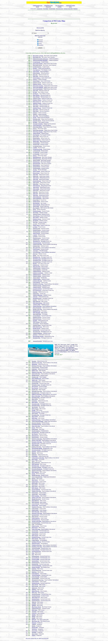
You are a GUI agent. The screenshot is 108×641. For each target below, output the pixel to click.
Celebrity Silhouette (37, 280)
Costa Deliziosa (36, 282)
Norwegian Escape (36, 449)
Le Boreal (35, 236)
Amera (34, 209)
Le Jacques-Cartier (37, 146)
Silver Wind (35, 115)
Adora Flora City (35, 591)
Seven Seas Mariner (37, 127)
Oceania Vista (36, 144)
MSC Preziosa (35, 408)
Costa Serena (35, 534)
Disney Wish (36, 136)
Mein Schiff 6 (35, 413)
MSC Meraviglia (35, 511)
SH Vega (35, 92)
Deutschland (36, 323)
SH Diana (35, 122)
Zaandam (35, 292)
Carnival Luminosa (37, 288)
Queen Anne (36, 293)
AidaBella (34, 603)
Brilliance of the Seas (37, 394)
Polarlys (34, 635)
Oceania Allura (36, 142)
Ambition (35, 299)
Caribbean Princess (36, 541)
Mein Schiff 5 (35, 416)
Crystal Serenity (36, 62)
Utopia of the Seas (37, 306)
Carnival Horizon (36, 562)
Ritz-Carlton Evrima (37, 65)
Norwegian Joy (36, 241)
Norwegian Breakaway (37, 469)
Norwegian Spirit (36, 443)
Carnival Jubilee (35, 559)
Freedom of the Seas (37, 545)
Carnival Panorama (36, 551)
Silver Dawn (35, 106)
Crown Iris (34, 613)
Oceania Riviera (36, 166)
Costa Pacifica (35, 508)
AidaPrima (34, 572)
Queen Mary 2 (36, 200)
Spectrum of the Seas (37, 438)
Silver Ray (35, 74)
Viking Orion (36, 190)
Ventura (33, 478)
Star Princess (35, 386)
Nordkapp (34, 632)
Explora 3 (35, 79)
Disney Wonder (36, 204)
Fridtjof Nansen (35, 540)
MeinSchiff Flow (36, 311)
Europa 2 (35, 68)
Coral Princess (36, 249)
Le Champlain (36, 154)
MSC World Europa (37, 326)
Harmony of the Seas (37, 365)
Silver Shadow (36, 95)
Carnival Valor (35, 530)
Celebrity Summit (37, 287)
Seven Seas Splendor (38, 87)
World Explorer (36, 165)
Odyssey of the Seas (37, 470)
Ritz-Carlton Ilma (37, 57)
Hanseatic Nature (37, 120)
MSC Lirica (34, 592)
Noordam (34, 361)
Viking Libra (35, 176)
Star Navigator (36, 203)
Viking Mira (35, 174)
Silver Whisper (36, 96)
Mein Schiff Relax (37, 314)
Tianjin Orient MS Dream (37, 421)
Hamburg (34, 451)
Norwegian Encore (37, 298)
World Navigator (36, 163)
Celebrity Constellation (38, 272)
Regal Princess (35, 435)
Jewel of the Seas (36, 373)
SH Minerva (35, 93)
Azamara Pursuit (37, 214)
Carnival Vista (35, 564)
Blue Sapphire (36, 208)
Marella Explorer (36, 375)
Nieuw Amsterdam (37, 307)
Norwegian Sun (36, 331)
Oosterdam (34, 400)
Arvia (33, 553)
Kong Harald (35, 633)
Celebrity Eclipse (37, 279)
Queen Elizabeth (37, 269)
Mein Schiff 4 (35, 399)
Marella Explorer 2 (36, 430)
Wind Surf (35, 253)
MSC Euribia (35, 483)
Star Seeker (35, 212)
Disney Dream (36, 173)
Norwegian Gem (35, 392)
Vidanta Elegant (36, 133)
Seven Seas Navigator (38, 130)
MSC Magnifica (35, 445)
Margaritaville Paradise (38, 336)
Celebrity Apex (36, 239)
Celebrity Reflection (37, 333)
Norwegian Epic (35, 465)
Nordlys (33, 626)
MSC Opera (34, 610)
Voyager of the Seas (36, 521)
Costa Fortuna (35, 481)
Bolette (34, 255)
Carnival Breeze (35, 557)
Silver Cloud (36, 111)
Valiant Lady (35, 380)
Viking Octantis (36, 73)
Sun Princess (35, 388)
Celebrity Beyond (37, 271)
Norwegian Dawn (36, 405)
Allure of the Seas (36, 396)
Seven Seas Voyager (38, 131)
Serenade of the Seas (37, 391)
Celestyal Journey (37, 285)
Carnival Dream (35, 556)
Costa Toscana (35, 581)
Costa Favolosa (35, 526)
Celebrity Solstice (37, 276)
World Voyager (36, 161)
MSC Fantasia (36, 322)
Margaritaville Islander (37, 448)
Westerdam (34, 364)
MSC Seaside (35, 538)
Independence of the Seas (38, 457)
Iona (33, 554)
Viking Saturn (36, 182)
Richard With (35, 627)
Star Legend (36, 217)
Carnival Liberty (35, 514)
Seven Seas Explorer (38, 89)
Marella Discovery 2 (36, 499)
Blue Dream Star (36, 621)
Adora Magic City (36, 597)
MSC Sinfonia (35, 584)
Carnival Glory (35, 532)
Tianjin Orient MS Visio (37, 476)
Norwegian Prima (37, 260)
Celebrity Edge (36, 246)
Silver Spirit (35, 90)
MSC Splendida (36, 312)
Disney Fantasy (36, 171)
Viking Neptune (36, 185)
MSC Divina (34, 418)
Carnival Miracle (36, 315)
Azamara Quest (36, 228)
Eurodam (35, 320)
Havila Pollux (35, 494)
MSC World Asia (36, 301)
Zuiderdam (34, 369)
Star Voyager (35, 407)
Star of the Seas (36, 247)
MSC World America (37, 303)
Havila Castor (35, 505)
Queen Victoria (36, 277)
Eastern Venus (36, 225)
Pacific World (35, 429)
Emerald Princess (36, 519)
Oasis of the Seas (36, 426)
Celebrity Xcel (36, 265)
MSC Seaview (35, 535)
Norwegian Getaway (36, 467)
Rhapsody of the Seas (37, 513)
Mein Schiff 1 (35, 484)
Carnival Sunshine (36, 594)
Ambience (35, 334)
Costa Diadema (35, 573)
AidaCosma (34, 587)
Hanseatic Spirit (36, 119)
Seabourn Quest (37, 98)
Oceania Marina (36, 168)
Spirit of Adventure (37, 198)
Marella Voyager (37, 328)
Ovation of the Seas (36, 491)
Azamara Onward (37, 242)
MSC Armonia (35, 586)
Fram (33, 524)
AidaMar (34, 614)
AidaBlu (33, 618)
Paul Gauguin (36, 135)
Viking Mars (35, 184)
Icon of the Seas (37, 252)
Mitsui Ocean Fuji (37, 101)
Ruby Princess (35, 516)
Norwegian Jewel (36, 384)
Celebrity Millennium (37, 295)
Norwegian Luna (37, 258)
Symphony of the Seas (38, 284)
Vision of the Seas (36, 529)
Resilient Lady (35, 377)
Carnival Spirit (36, 330)
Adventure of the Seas (37, 362)
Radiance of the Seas (37, 372)
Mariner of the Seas (36, 440)
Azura (33, 461)
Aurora (33, 427)
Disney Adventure (37, 181)
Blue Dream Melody (36, 607)
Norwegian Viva (36, 257)
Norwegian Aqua (37, 261)
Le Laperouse (36, 152)
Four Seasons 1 (36, 70)
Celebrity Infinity (36, 304)
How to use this (40, 27)
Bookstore (75, 8)
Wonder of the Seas (37, 309)
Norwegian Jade (35, 404)
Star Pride (35, 222)
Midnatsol (34, 622)
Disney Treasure (37, 139)
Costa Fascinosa (36, 518)
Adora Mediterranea (36, 378)
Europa (34, 117)
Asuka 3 (35, 128)
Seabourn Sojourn (37, 100)
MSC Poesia (35, 486)
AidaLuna (34, 602)
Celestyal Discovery (36, 608)
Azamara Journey (37, 219)
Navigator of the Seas (37, 442)
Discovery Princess (36, 423)
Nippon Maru (36, 141)
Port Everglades (52, 8)
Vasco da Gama (36, 266)
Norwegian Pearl (36, 397)
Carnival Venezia (36, 600)
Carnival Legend (37, 325)
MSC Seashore (35, 472)
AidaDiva (34, 605)
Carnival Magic (35, 561)
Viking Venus (36, 187)
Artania (33, 473)
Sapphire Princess (37, 317)
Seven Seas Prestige (38, 63)
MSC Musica (35, 527)
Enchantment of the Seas (38, 580)
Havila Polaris (35, 492)
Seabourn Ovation (37, 103)
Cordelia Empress (36, 595)
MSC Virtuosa (35, 488)
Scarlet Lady (35, 389)
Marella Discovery (36, 475)
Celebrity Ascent (36, 268)
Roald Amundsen (36, 543)
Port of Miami (45, 8)
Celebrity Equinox (37, 274)
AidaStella (34, 611)
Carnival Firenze (36, 599)
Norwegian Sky (35, 432)
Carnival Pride (35, 383)
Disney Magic (36, 206)
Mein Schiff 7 (35, 459)
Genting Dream (36, 201)
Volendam (35, 296)
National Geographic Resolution (40, 60)
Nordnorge (34, 629)
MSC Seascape (35, 464)
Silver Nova (35, 76)
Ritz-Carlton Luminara (38, 55)
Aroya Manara (36, 215)
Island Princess (36, 233)
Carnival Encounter (37, 341)
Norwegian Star (35, 415)
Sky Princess (35, 434)
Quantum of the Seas (37, 507)
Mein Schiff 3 (35, 402)
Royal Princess (35, 437)
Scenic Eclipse (36, 81)
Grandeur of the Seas (37, 546)
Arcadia (33, 410)
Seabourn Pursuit (37, 82)
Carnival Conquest (36, 537)
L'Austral (35, 234)
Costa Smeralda (35, 576)
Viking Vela (35, 179)
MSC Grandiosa (35, 495)
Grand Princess (35, 367)
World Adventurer (37, 157)
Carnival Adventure (36, 381)
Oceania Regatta (37, 211)
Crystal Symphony (37, 66)
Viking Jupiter (36, 188)
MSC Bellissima (35, 500)
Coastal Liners (39, 8)
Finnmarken (34, 630)
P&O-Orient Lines (59, 8)
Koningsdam (35, 456)
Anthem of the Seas (36, 497)
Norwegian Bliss (36, 337)
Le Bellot (35, 147)
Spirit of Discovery (37, 196)
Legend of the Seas (37, 244)
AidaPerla (34, 568)
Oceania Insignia (37, 238)
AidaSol (33, 616)
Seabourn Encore (37, 108)
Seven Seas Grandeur (38, 85)
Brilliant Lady (35, 370)
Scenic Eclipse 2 (37, 77)
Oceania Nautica (37, 230)
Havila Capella (35, 510)
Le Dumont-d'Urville (37, 149)
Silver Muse (35, 109)
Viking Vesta (36, 177)
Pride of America (36, 549)
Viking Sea (35, 193)
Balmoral (34, 619)
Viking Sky (35, 192)
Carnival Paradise (36, 548)
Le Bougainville (36, 150)
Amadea (35, 169)
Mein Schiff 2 (35, 480)
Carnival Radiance (36, 575)
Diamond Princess (37, 318)
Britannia (34, 453)
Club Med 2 (35, 250)
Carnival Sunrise (36, 583)
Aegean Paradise (36, 567)
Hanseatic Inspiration (38, 123)
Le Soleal (35, 227)
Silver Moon (35, 104)
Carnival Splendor (36, 489)
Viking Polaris (36, 71)
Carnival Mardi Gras (36, 570)
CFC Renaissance (37, 290)
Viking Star (35, 195)
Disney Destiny (36, 138)
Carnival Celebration (36, 565)
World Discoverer (37, 158)
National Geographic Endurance (40, 58)
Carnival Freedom (36, 522)
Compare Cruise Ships (68, 8)
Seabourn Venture (37, 84)
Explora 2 (35, 112)
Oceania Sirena (36, 231)
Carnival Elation (35, 578)
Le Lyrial (35, 223)
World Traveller (36, 160)
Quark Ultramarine (37, 125)
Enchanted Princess (36, 424)
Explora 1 (35, 114)
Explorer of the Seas (36, 446)
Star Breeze (35, 220)
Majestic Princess (36, 411)
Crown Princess (35, 503)
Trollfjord (34, 624)
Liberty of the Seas (36, 419)
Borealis (35, 263)
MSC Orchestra (35, 502)
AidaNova (34, 589)
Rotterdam (34, 454)
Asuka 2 (35, 155)
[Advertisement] (54, 14)
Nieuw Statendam (36, 462)
